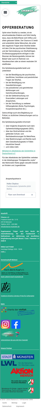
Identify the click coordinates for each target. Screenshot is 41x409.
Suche (4, 403)
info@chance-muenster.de (10, 227)
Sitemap (14, 403)
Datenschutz (6, 406)
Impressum (20, 406)
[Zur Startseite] (27, 15)
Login (24, 403)
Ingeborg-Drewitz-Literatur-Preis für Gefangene (17, 296)
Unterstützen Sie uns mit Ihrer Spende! (14, 340)
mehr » (3, 252)
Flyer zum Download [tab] (16, 195)
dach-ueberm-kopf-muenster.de (12, 277)
